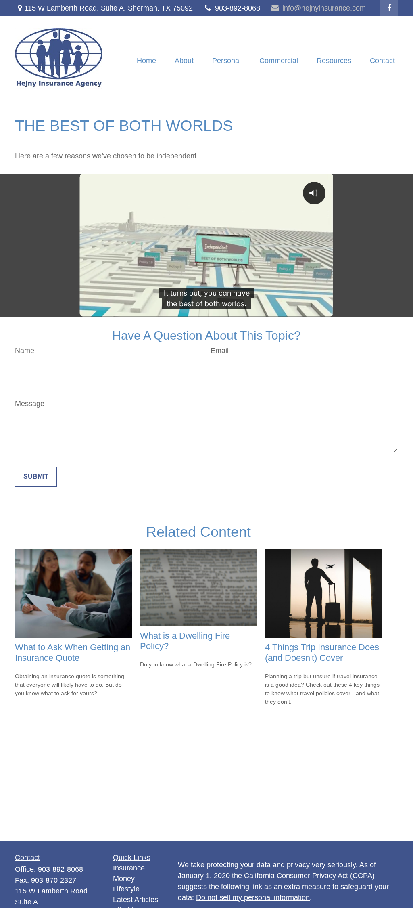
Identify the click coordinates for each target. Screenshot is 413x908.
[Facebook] (389, 8)
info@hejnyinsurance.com (324, 8)
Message (29, 403)
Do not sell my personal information (253, 897)
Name (24, 351)
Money (124, 878)
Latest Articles (135, 899)
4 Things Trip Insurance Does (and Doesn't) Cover (322, 652)
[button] (146, 60)
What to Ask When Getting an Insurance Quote (72, 652)
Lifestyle (126, 889)
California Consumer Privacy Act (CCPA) (309, 876)
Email (220, 351)
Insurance (129, 868)
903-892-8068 (237, 8)
